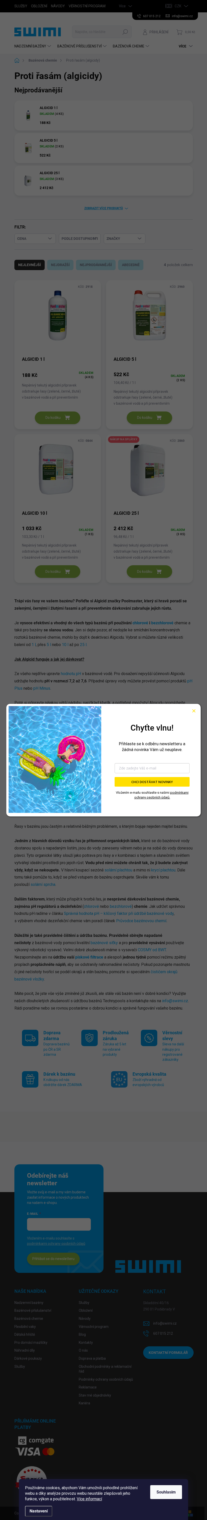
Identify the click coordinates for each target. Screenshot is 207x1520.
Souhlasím (166, 1492)
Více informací (89, 1499)
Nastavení (39, 1511)
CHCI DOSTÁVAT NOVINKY (152, 782)
